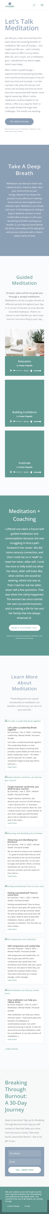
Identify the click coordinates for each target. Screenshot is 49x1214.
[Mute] (31, 371)
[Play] (11, 370)
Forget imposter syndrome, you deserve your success (23, 787)
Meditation (12, 1007)
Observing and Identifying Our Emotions (23, 840)
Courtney (14, 732)
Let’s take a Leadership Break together (22, 728)
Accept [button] (27, 1206)
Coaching (36, 732)
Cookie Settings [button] (13, 1206)
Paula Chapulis (16, 948)
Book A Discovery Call (25, 628)
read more (12, 767)
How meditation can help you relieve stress (22, 1001)
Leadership (12, 735)
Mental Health (24, 735)
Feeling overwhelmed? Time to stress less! (23, 893)
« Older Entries (11, 1049)
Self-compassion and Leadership (24, 945)
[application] (24, 370)
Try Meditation (19, 121)
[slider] (36, 370)
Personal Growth (21, 794)
